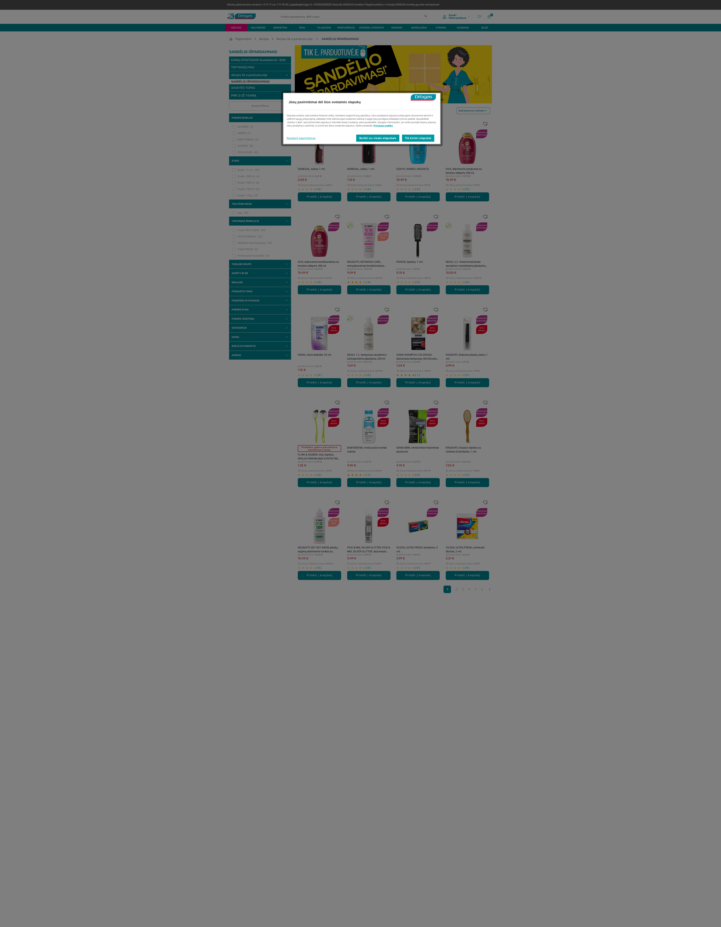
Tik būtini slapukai (418, 138)
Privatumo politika (383, 125)
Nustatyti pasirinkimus (301, 138)
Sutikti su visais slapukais (377, 138)
